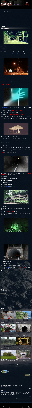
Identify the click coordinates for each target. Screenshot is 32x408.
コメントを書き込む (16, 398)
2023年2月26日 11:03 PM (4, 391)
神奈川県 (5, 293)
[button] (29, 216)
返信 (30, 388)
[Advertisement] (16, 19)
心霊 (1, 293)
